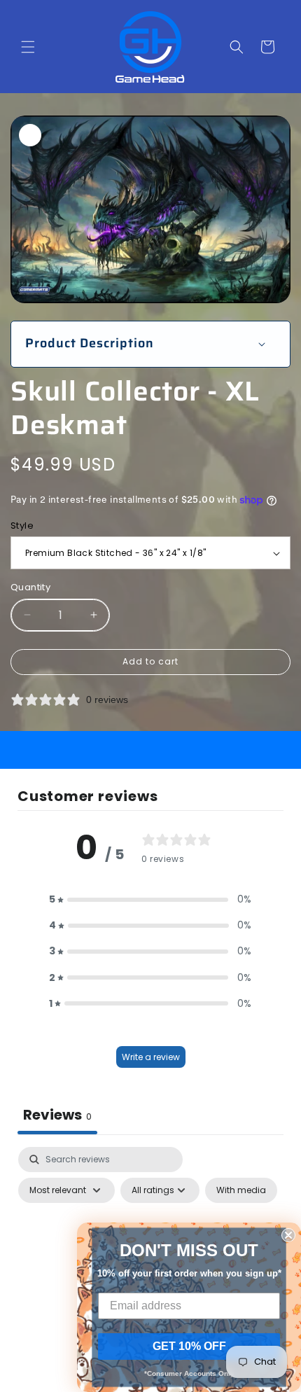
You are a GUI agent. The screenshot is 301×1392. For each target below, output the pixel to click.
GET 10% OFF (189, 1346)
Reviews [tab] (57, 1115)
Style (22, 525)
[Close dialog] (288, 1235)
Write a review (151, 1057)
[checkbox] (241, 1190)
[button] (28, 47)
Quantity (30, 587)
